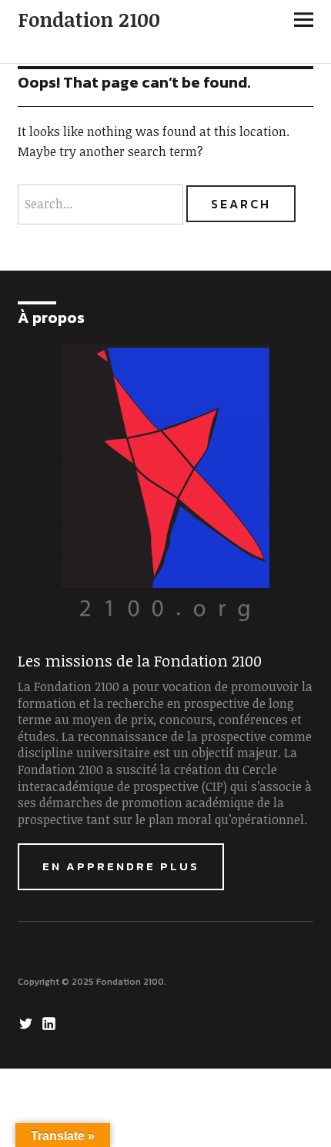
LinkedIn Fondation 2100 (50, 1022)
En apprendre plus (120, 866)
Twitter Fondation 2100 (27, 1022)
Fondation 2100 (89, 19)
